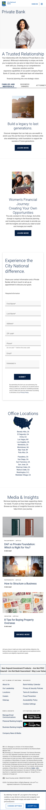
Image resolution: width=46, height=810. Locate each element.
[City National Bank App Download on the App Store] (32, 719)
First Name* (11, 304)
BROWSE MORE (23, 634)
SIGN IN (35, 4)
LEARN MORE (23, 148)
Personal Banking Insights (12, 721)
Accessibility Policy (30, 700)
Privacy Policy (24, 392)
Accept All (32, 806)
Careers (5, 696)
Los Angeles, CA (23, 442)
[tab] (8, 85)
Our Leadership (8, 688)
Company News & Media (12, 733)
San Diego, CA (23, 459)
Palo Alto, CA (23, 452)
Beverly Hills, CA (23, 431)
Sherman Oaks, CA (23, 467)
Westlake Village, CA (23, 475)
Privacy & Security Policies (33, 688)
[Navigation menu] (42, 4)
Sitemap (6, 700)
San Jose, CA (23, 464)
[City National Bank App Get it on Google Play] (32, 726)
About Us (6, 684)
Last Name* (11, 314)
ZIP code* (10, 333)
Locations (6, 692)
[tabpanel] (23, 123)
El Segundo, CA (23, 434)
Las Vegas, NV (23, 439)
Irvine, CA (23, 437)
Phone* (9, 343)
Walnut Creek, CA (23, 469)
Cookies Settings (29, 704)
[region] (23, 800)
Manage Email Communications (9, 716)
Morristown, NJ (23, 447)
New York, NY (23, 450)
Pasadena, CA (23, 457)
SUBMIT (22, 377)
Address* (10, 323)
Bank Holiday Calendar (31, 684)
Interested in (11, 363)
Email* (9, 353)
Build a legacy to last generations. (23, 125)
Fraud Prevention (29, 696)
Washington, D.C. (23, 472)
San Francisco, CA (23, 462)
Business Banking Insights (12, 727)
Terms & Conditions (30, 692)
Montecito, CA (23, 444)
